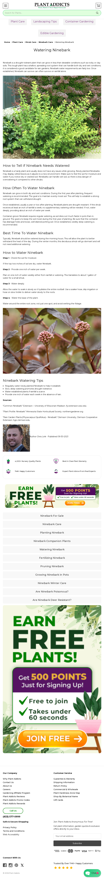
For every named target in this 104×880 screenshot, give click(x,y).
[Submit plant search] (97, 13)
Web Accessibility (11, 834)
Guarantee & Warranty (64, 779)
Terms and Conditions (14, 831)
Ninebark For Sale (52, 515)
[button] (5, 5)
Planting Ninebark (52, 532)
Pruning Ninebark (52, 566)
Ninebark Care (52, 524)
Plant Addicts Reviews (14, 796)
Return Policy (60, 786)
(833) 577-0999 (11, 816)
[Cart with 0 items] (98, 5)
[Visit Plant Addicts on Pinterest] (16, 865)
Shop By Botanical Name (65, 796)
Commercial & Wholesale (65, 789)
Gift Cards (58, 800)
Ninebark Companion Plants (52, 541)
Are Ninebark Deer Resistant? (52, 600)
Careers (6, 789)
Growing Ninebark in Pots (52, 574)
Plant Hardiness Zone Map (66, 793)
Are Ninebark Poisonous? (52, 591)
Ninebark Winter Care (52, 583)
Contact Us (8, 782)
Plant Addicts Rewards (14, 803)
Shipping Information (64, 782)
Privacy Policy (10, 827)
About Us (7, 786)
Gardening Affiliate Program (16, 793)
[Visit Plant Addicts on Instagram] (10, 865)
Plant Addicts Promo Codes (16, 800)
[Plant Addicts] (52, 6)
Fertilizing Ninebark (52, 557)
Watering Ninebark (52, 549)
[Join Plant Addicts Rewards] (52, 496)
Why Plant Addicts (12, 779)
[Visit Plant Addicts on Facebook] (5, 865)
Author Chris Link (38, 436)
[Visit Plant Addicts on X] (22, 865)
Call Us (13, 810)
